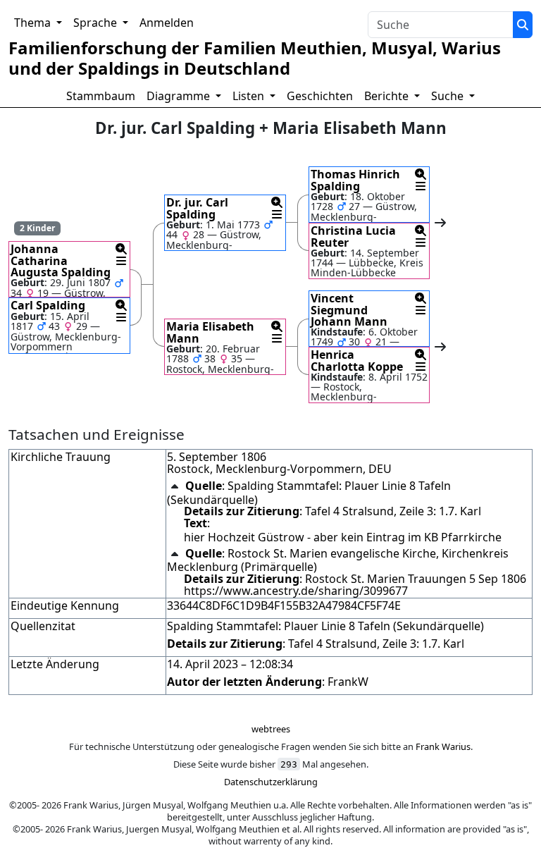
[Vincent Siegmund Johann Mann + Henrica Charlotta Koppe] (439, 347)
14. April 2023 (202, 664)
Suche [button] (448, 96)
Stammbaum (100, 96)
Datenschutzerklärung (271, 781)
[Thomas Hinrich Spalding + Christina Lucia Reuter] (439, 223)
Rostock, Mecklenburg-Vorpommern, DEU (279, 468)
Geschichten (320, 96)
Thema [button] (34, 22)
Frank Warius (443, 746)
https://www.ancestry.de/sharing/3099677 (296, 590)
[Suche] (523, 24)
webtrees (270, 728)
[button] (121, 248)
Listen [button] (249, 96)
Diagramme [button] (180, 96)
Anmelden (166, 22)
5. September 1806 (216, 457)
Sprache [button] (96, 22)
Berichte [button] (387, 96)
